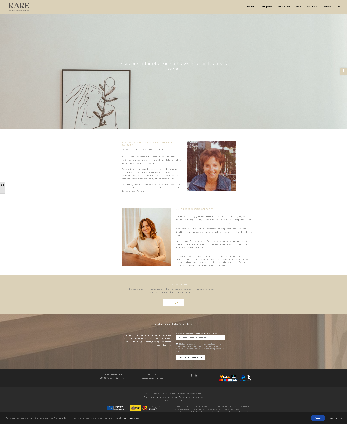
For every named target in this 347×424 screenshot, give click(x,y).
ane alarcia (176, 400)
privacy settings (131, 418)
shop (298, 7)
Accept (318, 418)
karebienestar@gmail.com (153, 378)
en (339, 7)
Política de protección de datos (160, 397)
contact (328, 7)
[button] (343, 71)
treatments (284, 7)
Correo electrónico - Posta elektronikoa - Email (197, 333)
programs (267, 7)
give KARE (312, 7)
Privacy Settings (335, 418)
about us (251, 7)
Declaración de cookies (191, 397)
